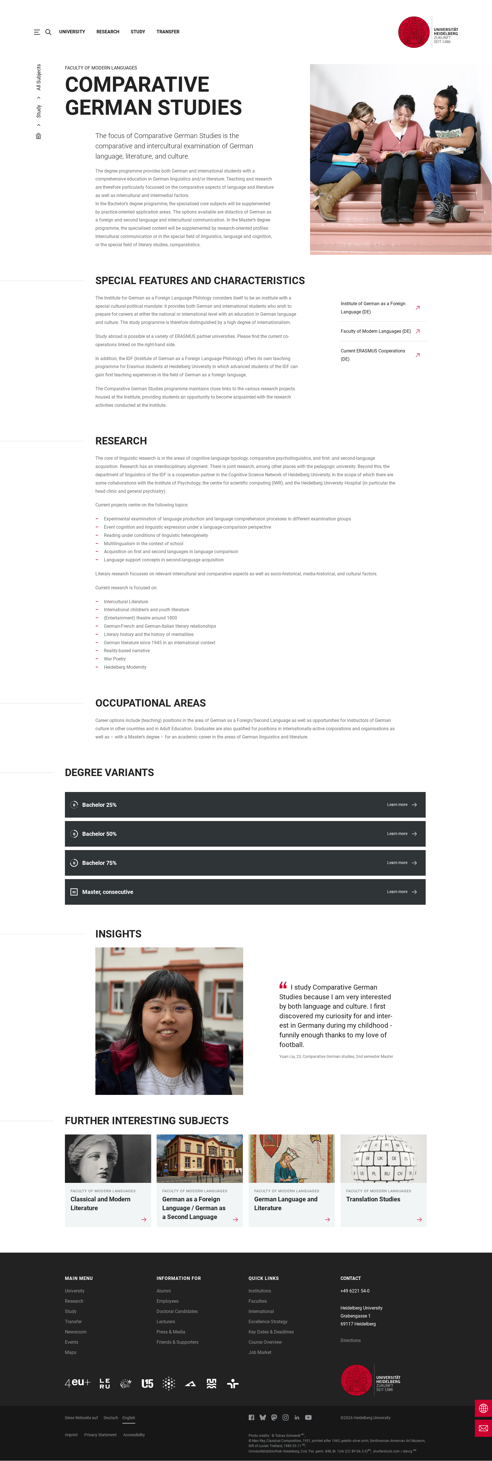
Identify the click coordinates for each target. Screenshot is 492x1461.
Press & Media (171, 1332)
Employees (168, 1301)
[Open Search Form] (51, 32)
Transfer (168, 31)
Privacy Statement (100, 1435)
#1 (302, 1434)
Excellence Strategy (268, 1321)
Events (71, 1342)
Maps (70, 1352)
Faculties (258, 1301)
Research (108, 31)
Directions (351, 1340)
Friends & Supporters (177, 1342)
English (128, 1417)
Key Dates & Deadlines (271, 1332)
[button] (108, 1278)
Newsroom (76, 1332)
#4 (414, 1450)
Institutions (260, 1291)
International (261, 1311)
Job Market (260, 1352)
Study (138, 31)
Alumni (164, 1291)
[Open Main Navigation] (40, 32)
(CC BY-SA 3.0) (356, 1451)
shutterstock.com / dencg (392, 1451)
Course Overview (265, 1342)
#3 (369, 1450)
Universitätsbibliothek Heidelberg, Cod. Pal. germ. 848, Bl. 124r (296, 1451)
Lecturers (166, 1321)
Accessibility (134, 1435)
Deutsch (111, 1417)
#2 (303, 1444)
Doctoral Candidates (177, 1311)
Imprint (71, 1435)
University (72, 31)
